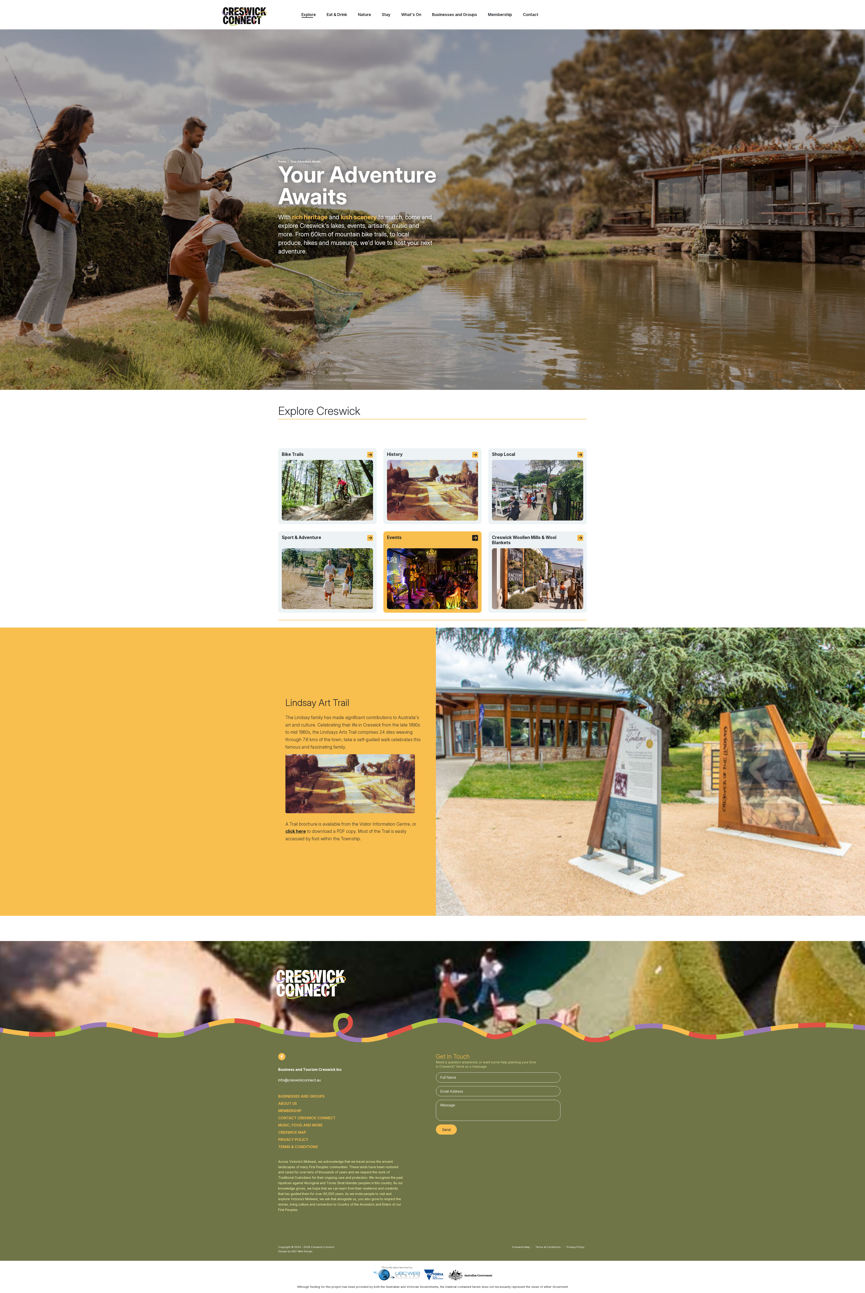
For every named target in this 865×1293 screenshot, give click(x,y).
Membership (289, 1110)
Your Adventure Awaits (306, 161)
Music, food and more (300, 1125)
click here (295, 831)
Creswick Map (292, 1132)
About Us (287, 1103)
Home (282, 161)
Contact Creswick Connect (306, 1118)
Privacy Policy (293, 1139)
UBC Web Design (301, 1251)
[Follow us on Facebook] (281, 1056)
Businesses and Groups (301, 1096)
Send (446, 1129)
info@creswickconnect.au (299, 1080)
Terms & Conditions (298, 1147)
